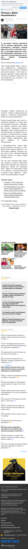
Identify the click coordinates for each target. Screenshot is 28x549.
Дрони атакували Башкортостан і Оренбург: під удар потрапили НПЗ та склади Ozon (13, 359)
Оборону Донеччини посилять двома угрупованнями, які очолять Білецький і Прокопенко (14, 391)
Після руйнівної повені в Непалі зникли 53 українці (13, 414)
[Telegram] (8, 541)
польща (14, 201)
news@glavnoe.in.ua (9, 530)
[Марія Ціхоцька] (2, 21)
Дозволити (23, 7)
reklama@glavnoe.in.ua (9, 535)
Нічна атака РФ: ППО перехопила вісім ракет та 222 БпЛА (13, 399)
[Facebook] (2, 541)
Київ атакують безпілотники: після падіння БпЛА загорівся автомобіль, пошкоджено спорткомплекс (13, 368)
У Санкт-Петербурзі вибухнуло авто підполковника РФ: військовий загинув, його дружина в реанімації (14, 344)
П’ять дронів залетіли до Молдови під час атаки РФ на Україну (13, 352)
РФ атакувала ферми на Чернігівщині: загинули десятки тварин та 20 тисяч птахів (13, 383)
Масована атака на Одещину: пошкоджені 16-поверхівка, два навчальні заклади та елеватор (11, 428)
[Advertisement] (14, 96)
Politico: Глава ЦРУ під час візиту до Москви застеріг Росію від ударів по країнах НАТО (12, 406)
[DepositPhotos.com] (8, 546)
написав (17, 62)
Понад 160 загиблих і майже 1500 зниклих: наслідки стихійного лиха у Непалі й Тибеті (13, 436)
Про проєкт (4, 518)
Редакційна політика (6, 522)
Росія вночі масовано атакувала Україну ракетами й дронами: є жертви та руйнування (14, 445)
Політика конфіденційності (7, 525)
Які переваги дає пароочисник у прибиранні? (11, 420)
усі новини (23, 451)
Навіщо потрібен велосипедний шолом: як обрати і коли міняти (14, 375)
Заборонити (15, 7)
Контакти (3, 520)
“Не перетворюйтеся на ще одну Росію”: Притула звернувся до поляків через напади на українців (15, 188)
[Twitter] (5, 541)
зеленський (8, 201)
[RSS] (18, 541)
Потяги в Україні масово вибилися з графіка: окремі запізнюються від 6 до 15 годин (13, 336)
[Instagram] (11, 541)
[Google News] (15, 541)
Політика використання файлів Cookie (10, 527)
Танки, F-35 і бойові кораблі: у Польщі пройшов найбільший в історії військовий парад (13, 195)
